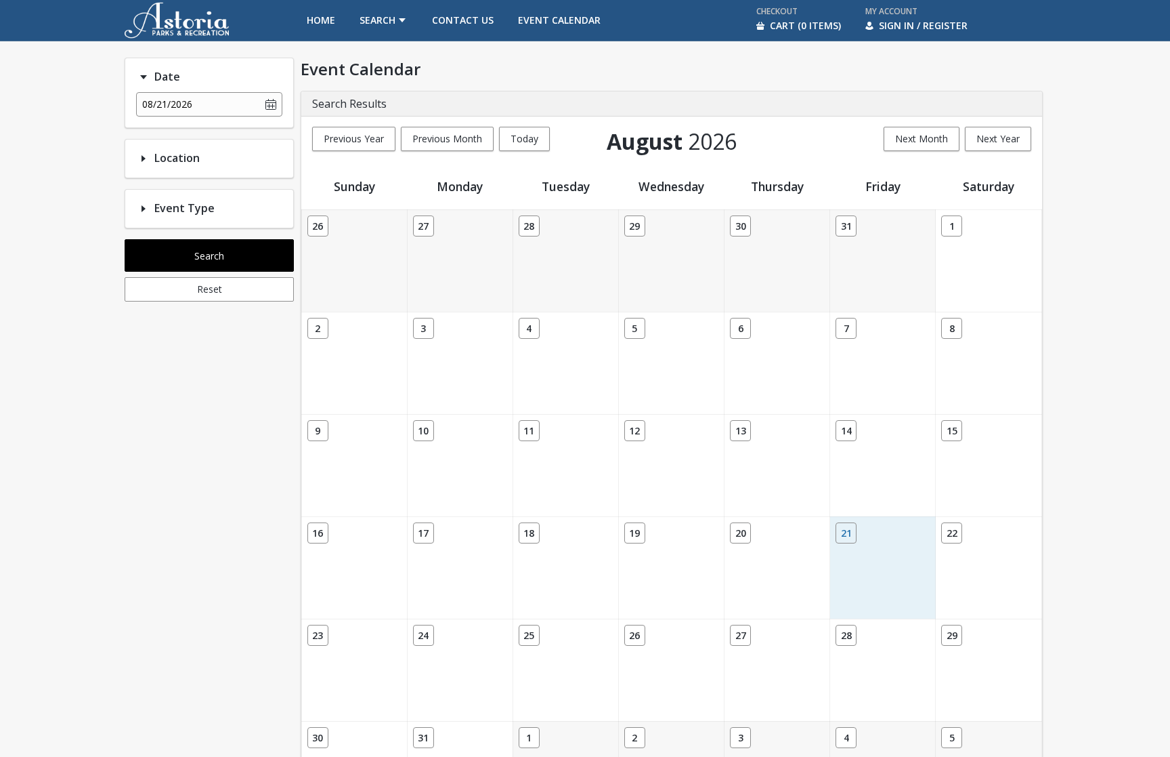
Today (524, 138)
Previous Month (447, 138)
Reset (209, 289)
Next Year (998, 138)
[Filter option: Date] (143, 77)
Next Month (921, 138)
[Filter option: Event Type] (143, 209)
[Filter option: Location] (143, 158)
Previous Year (354, 138)
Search (209, 255)
